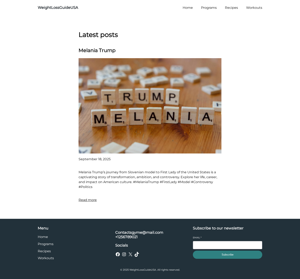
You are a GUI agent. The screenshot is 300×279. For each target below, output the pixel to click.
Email (197, 237)
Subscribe (227, 254)
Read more (88, 200)
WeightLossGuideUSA (58, 7)
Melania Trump (97, 50)
